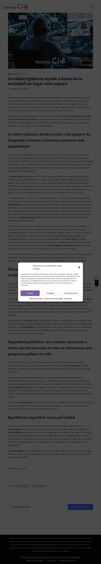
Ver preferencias (70, 293)
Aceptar (30, 293)
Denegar (50, 293)
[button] (79, 267)
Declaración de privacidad (53, 298)
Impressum (68, 298)
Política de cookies (36, 298)
